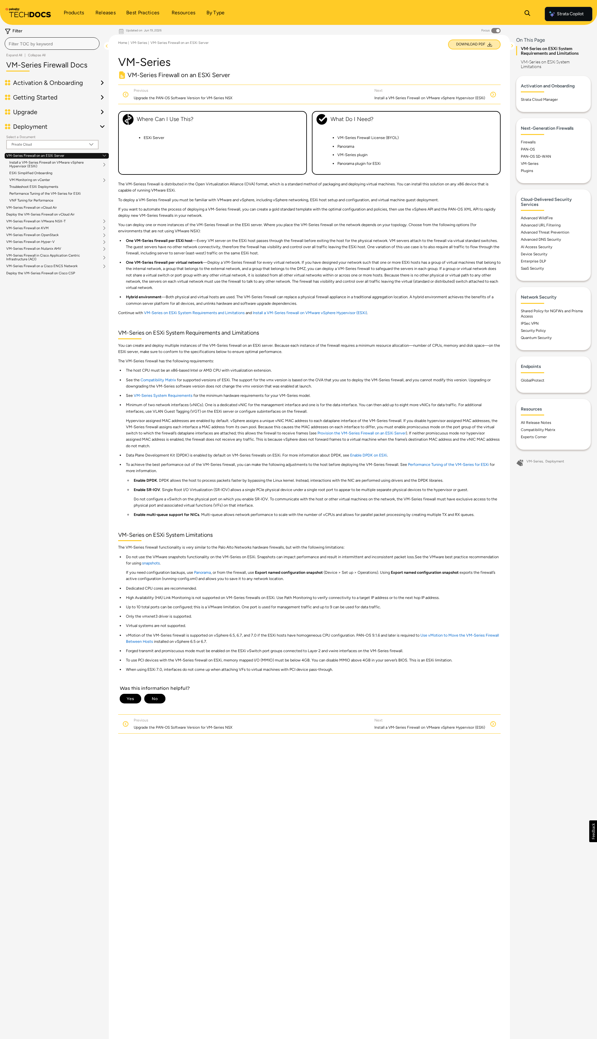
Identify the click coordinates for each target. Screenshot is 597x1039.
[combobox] (52, 43)
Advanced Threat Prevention (545, 232)
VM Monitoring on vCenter (29, 180)
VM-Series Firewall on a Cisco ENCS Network (41, 266)
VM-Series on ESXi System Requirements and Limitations (194, 312)
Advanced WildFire (537, 218)
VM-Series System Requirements (163, 395)
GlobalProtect (532, 380)
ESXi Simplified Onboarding (30, 173)
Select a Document (20, 137)
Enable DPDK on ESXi (368, 455)
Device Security (534, 254)
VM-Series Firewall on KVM (27, 228)
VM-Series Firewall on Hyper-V (30, 242)
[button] (593, 831)
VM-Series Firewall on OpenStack (32, 235)
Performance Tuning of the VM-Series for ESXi (45, 194)
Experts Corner (534, 437)
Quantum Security (536, 338)
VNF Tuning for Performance (31, 200)
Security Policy (533, 330)
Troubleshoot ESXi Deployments (33, 187)
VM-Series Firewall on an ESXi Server (35, 156)
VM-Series (139, 43)
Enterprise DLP (533, 261)
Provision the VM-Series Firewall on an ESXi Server (361, 433)
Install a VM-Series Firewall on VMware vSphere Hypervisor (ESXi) (46, 164)
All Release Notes (536, 422)
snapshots (151, 563)
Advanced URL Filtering (541, 225)
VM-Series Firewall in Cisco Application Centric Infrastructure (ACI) (43, 257)
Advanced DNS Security (541, 239)
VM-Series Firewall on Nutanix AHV (33, 249)
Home (122, 43)
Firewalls (528, 142)
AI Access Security (536, 247)
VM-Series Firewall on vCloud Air (31, 208)
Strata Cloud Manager (539, 99)
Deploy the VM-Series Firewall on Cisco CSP (40, 273)
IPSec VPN (530, 323)
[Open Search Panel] (527, 14)
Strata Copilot (570, 13)
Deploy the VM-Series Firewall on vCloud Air (40, 214)
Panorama (202, 572)
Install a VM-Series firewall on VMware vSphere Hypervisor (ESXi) (310, 312)
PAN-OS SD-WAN (536, 156)
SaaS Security (532, 268)
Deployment (554, 461)
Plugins (527, 171)
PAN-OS (528, 149)
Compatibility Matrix (158, 380)
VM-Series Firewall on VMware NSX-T (36, 221)
